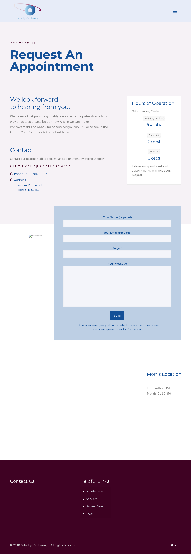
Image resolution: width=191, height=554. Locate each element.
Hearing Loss (95, 491)
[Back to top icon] (173, 546)
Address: (20, 180)
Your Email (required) (117, 232)
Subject (117, 248)
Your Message (117, 263)
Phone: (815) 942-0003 (30, 174)
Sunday (154, 151)
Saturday (154, 135)
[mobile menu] (175, 11)
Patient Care (94, 506)
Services (91, 499)
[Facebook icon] (168, 545)
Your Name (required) (117, 217)
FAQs (89, 514)
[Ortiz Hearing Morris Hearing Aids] (27, 11)
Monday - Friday (153, 118)
